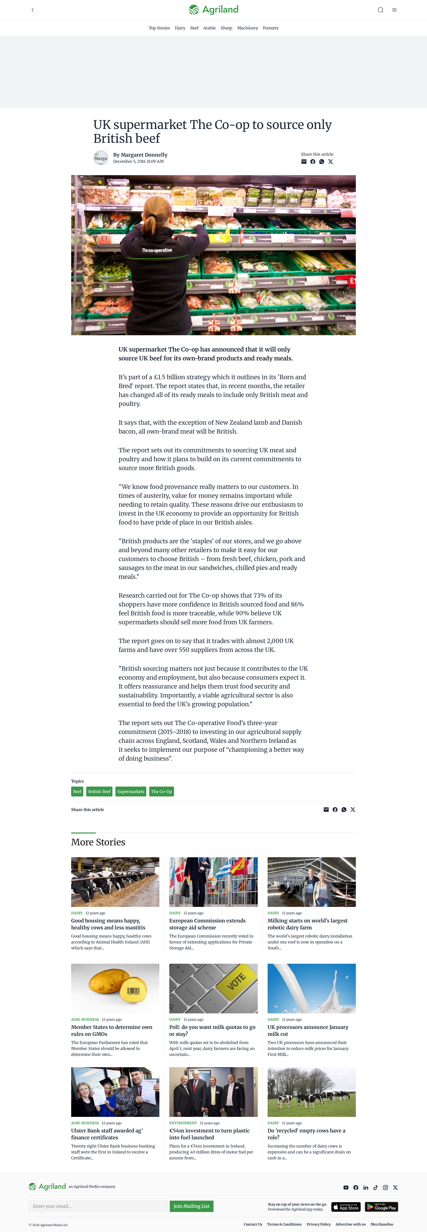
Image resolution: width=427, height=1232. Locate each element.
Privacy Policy (319, 1224)
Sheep (226, 27)
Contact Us (253, 1224)
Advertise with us (351, 1224)
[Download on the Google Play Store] (381, 1207)
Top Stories (159, 27)
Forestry (270, 27)
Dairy (180, 27)
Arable (209, 27)
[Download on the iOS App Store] (346, 1207)
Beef (194, 27)
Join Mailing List (192, 1206)
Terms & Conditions (284, 1224)
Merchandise (382, 1224)
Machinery (247, 27)
